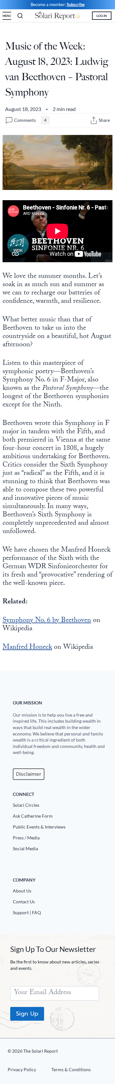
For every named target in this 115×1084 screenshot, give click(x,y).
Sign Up (27, 1013)
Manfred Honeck (27, 648)
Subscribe (76, 4)
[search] (20, 15)
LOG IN (101, 16)
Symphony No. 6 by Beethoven (47, 621)
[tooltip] (94, 120)
